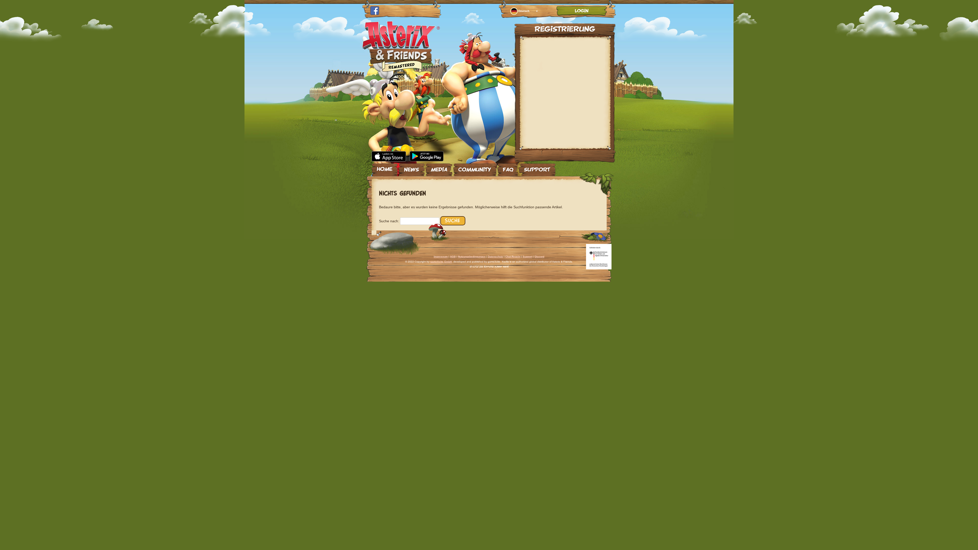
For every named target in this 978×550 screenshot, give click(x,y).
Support (537, 167)
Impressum (441, 256)
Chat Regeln (512, 256)
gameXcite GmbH (441, 261)
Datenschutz (495, 256)
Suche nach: (389, 221)
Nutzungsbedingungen (471, 256)
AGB (453, 256)
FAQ (507, 167)
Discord (539, 256)
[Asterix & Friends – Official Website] (401, 71)
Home (385, 167)
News (412, 167)
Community (474, 167)
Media (439, 167)
